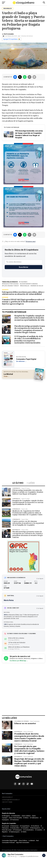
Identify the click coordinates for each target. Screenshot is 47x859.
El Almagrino (6, 816)
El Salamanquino (14, 832)
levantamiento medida (29, 284)
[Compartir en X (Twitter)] (20, 77)
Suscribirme (23, 267)
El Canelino (38, 830)
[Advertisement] (23, 404)
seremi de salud (37, 286)
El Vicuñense (35, 826)
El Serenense (14, 826)
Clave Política (23, 840)
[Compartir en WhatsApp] (25, 77)
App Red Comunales (22, 842)
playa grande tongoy (11, 286)
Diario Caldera (26, 816)
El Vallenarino (34, 818)
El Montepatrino (35, 828)
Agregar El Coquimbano (10, 39)
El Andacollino (14, 828)
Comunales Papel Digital (9, 840)
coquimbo (23, 282)
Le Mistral (32, 840)
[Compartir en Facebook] (15, 77)
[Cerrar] (43, 855)
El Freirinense (14, 819)
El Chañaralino (15, 816)
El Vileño (23, 832)
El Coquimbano (25, 826)
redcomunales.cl (7, 797)
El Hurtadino (25, 828)
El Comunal (5, 826)
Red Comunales (9, 34)
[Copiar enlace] (34, 77)
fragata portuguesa (11, 284)
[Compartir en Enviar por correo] (29, 77)
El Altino (26, 818)
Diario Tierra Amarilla (15, 818)
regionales (25, 286)
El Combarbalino (28, 830)
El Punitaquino (17, 830)
